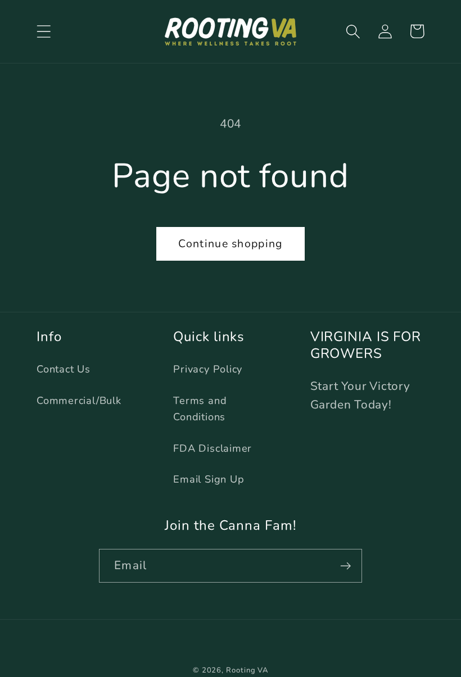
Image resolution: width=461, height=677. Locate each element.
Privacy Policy (207, 369)
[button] (44, 31)
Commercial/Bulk (79, 400)
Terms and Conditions (200, 409)
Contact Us (64, 369)
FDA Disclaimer (212, 448)
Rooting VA (247, 670)
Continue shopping (230, 243)
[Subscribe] (345, 566)
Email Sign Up (208, 479)
